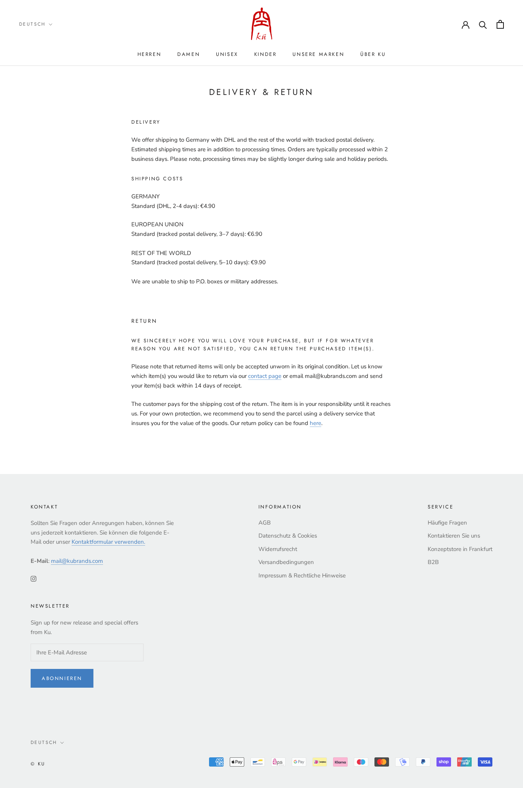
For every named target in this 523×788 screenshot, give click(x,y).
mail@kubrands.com (77, 561)
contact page (264, 376)
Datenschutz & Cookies (287, 536)
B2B (433, 562)
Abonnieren (62, 678)
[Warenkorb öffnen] (500, 24)
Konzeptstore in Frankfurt (460, 549)
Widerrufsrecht (277, 549)
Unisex (227, 54)
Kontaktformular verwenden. (108, 542)
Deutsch (32, 24)
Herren (149, 54)
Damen (188, 54)
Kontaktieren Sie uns (454, 536)
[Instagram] (33, 578)
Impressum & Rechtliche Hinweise (302, 575)
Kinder (265, 54)
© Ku (38, 763)
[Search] (483, 24)
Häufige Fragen (447, 522)
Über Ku (373, 54)
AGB (264, 522)
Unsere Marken (318, 54)
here (315, 423)
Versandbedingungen (286, 562)
